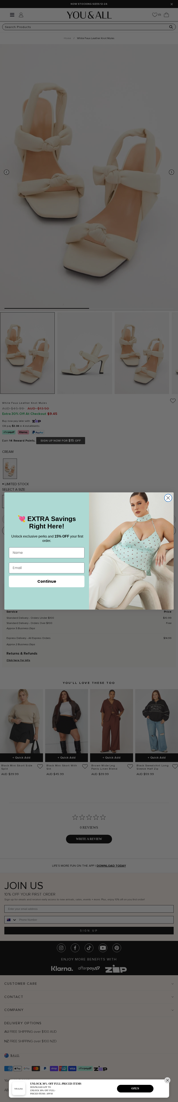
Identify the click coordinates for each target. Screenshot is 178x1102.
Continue (46, 581)
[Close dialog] (168, 498)
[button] (167, 1080)
